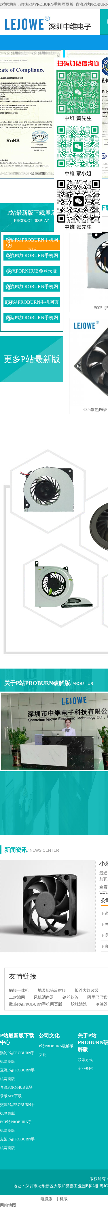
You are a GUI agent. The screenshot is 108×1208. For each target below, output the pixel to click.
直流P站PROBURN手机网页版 (31, 260)
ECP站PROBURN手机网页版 (32, 307)
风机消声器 (44, 997)
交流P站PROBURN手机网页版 (31, 291)
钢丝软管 (70, 997)
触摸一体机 (19, 990)
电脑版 (46, 1199)
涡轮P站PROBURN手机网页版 (31, 245)
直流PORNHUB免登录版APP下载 (32, 276)
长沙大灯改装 (87, 990)
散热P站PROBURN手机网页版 (35, 1004)
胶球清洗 (79, 1004)
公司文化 (49, 1035)
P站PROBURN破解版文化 (56, 1050)
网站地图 (8, 1205)
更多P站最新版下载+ (31, 368)
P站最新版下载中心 (17, 1039)
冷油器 (102, 1004)
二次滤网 (17, 997)
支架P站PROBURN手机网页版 (31, 322)
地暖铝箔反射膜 (52, 990)
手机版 (62, 1199)
